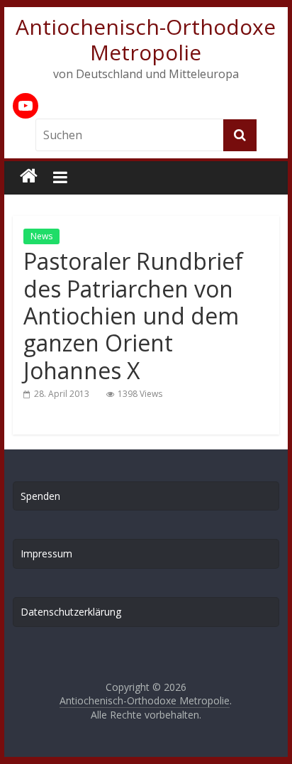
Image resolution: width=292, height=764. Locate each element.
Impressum (46, 553)
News (41, 236)
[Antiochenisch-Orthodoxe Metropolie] (29, 176)
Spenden (40, 496)
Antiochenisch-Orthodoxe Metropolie (146, 39)
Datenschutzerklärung (71, 611)
